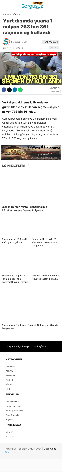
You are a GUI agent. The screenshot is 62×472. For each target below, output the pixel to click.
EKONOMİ (8, 41)
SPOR (7, 47)
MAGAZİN (9, 53)
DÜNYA (7, 29)
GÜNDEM (8, 23)
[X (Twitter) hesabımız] (20, 467)
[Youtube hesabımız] (39, 467)
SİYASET (8, 35)
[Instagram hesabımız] (29, 467)
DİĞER (7, 64)
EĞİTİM (7, 58)
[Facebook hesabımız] (10, 467)
